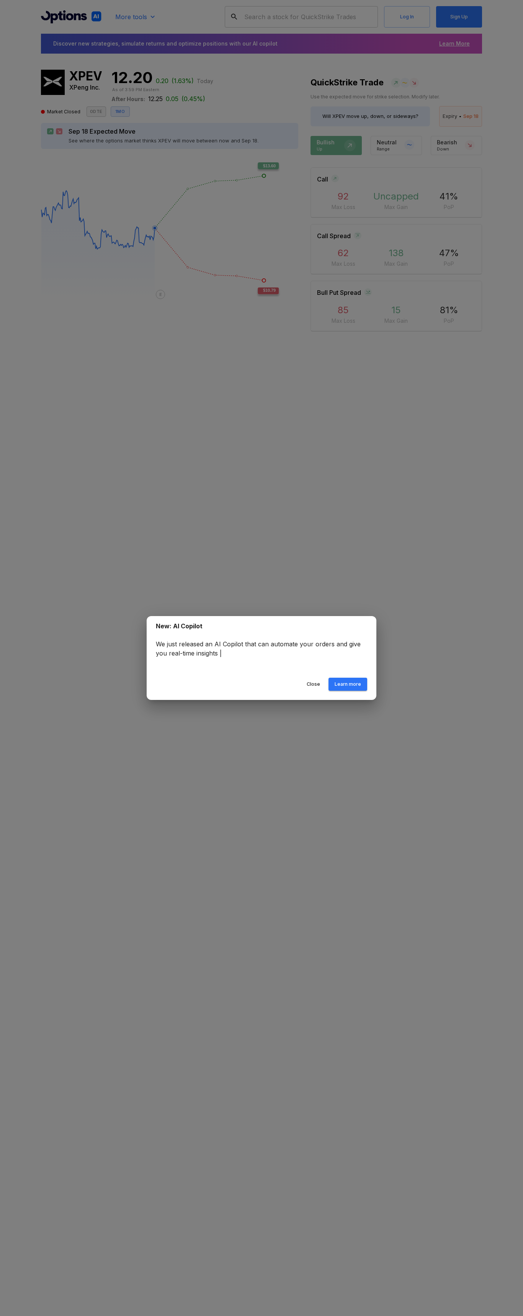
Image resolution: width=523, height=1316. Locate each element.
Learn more (348, 684)
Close (313, 684)
